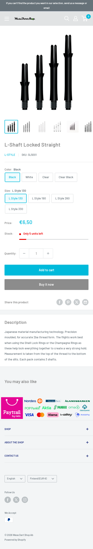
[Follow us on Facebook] (8, 500)
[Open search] (66, 18)
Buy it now (46, 284)
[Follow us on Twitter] (16, 500)
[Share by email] (85, 302)
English (11, 478)
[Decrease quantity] (24, 253)
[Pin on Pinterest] (68, 302)
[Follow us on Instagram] (25, 500)
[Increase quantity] (48, 253)
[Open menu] (7, 19)
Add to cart (46, 270)
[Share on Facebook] (59, 302)
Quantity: (10, 253)
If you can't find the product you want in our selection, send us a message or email (46, 5)
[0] (85, 18)
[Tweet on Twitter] (77, 302)
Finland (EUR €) (38, 478)
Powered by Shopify (15, 539)
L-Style (10, 154)
